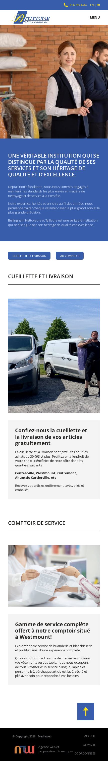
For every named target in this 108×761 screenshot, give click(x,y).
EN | (95, 5)
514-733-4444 (78, 5)
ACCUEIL (89, 736)
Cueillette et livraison (29, 256)
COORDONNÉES (85, 753)
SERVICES (89, 744)
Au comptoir (69, 256)
